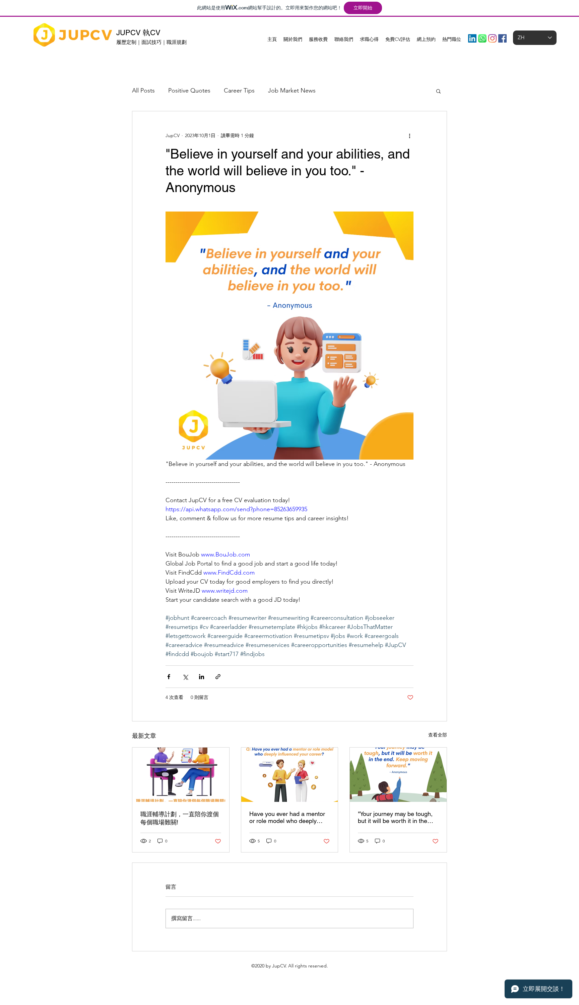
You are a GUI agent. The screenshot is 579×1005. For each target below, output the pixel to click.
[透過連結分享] (218, 676)
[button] (438, 91)
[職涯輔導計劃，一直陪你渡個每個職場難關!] (180, 775)
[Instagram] (492, 38)
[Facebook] (502, 38)
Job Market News (292, 90)
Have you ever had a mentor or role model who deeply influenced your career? (287, 817)
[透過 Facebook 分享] (169, 676)
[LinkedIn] (472, 38)
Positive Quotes (189, 90)
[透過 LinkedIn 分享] (201, 676)
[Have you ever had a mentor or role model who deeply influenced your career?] (289, 775)
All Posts (143, 90)
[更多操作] (409, 135)
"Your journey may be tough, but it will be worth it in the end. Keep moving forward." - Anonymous (396, 817)
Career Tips (239, 90)
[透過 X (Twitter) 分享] (185, 676)
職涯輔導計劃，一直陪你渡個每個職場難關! (179, 818)
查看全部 (437, 735)
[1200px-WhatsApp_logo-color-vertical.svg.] (482, 38)
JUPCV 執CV (138, 32)
